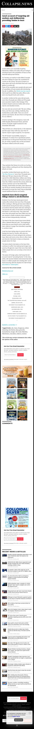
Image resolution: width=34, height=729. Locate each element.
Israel (19, 332)
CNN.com (5, 274)
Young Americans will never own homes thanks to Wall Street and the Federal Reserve (19, 591)
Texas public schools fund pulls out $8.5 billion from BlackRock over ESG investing (18, 623)
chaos (15, 328)
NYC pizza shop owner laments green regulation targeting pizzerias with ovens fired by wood (19, 617)
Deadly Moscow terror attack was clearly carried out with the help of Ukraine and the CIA (19, 631)
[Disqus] (17, 446)
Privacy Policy (16, 716)
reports (23, 91)
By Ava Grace (16, 612)
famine (13, 330)
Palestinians (5, 334)
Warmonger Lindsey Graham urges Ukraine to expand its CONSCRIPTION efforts (19, 665)
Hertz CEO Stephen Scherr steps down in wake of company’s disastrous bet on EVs (19, 610)
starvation (13, 334)
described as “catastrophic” (10, 264)
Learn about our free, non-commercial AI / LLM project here (16, 155)
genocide (22, 330)
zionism (24, 334)
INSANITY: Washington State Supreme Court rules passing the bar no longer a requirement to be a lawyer (19, 658)
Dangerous (21, 328)
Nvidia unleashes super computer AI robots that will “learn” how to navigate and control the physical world (19, 585)
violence (19, 334)
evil (9, 330)
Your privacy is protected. (9, 359)
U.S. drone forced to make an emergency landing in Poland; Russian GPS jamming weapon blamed (18, 577)
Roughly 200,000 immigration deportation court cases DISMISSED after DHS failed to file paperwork (20, 556)
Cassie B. (12, 23)
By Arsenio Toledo (17, 626)
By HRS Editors (16, 606)
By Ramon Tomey (17, 667)
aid (12, 328)
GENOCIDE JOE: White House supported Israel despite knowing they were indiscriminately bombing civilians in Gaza (19, 563)
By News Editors (17, 672)
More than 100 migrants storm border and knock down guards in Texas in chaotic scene (19, 643)
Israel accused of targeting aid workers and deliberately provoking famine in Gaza (19, 637)
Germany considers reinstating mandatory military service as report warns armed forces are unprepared (19, 684)
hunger (13, 332)
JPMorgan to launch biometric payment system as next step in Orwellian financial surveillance (19, 597)
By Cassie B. (16, 566)
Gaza (17, 330)
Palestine (24, 332)
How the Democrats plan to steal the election (19, 670)
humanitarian (6, 332)
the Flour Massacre (8, 174)
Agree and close (18, 720)
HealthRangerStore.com (8, 158)
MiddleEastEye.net (7, 271)
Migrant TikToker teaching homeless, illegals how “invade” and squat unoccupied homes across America (19, 650)
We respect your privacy (21, 707)
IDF (16, 332)
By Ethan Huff (16, 559)
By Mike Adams (17, 633)
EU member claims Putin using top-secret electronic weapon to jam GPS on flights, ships (19, 570)
